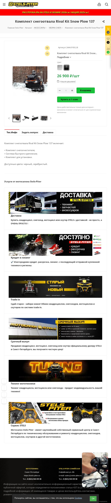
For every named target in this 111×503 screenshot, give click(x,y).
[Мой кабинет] (99, 4)
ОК (93, 498)
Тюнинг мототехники (23, 383)
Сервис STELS (18, 425)
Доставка (16, 215)
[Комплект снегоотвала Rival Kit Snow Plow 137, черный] (30, 80)
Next (51, 118)
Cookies (78, 498)
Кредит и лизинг (20, 257)
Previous (9, 118)
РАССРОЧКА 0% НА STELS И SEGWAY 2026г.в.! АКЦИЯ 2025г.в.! (55, 12)
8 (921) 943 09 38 (34, 479)
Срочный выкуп (20, 341)
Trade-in (15, 299)
